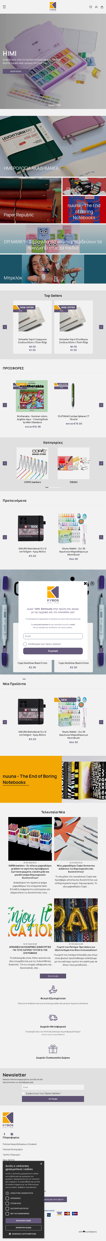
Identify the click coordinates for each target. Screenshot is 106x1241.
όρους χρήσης (67, 628)
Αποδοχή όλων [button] (23, 1220)
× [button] (41, 1164)
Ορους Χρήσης (53, 644)
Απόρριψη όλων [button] (23, 1227)
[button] (23, 1233)
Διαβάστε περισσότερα (27, 1187)
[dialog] (23, 1199)
